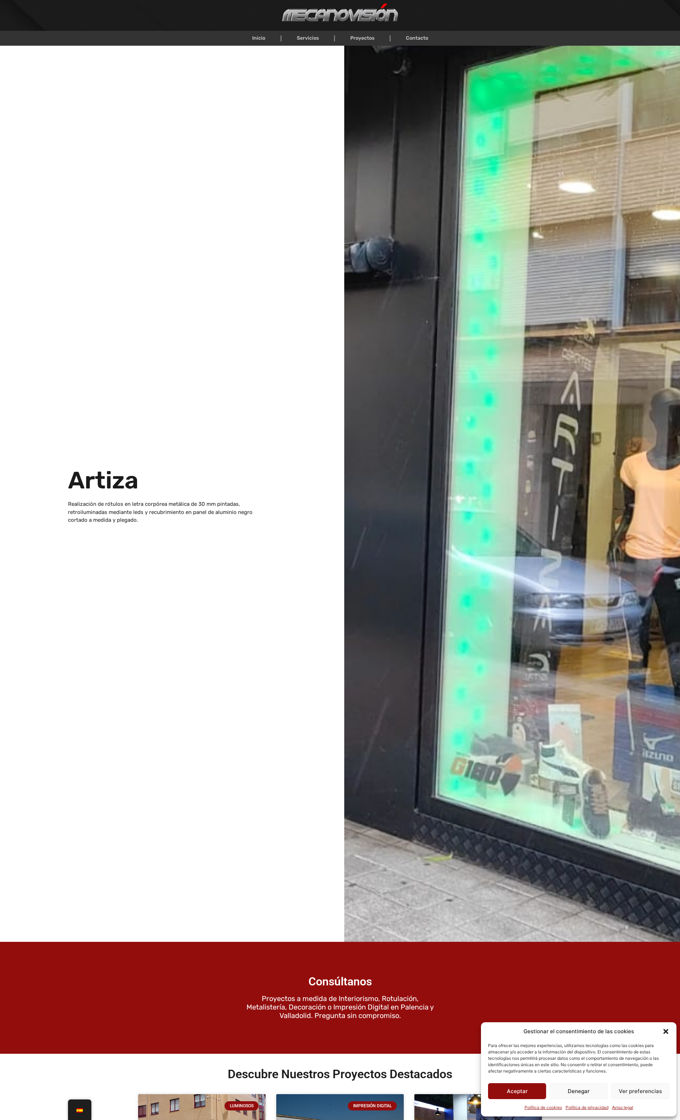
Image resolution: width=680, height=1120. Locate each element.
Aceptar (517, 1091)
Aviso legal (622, 1107)
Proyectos (362, 38)
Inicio (258, 38)
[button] (665, 1031)
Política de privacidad (587, 1107)
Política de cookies (543, 1107)
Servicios (308, 38)
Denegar (579, 1091)
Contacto (417, 38)
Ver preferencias (640, 1091)
